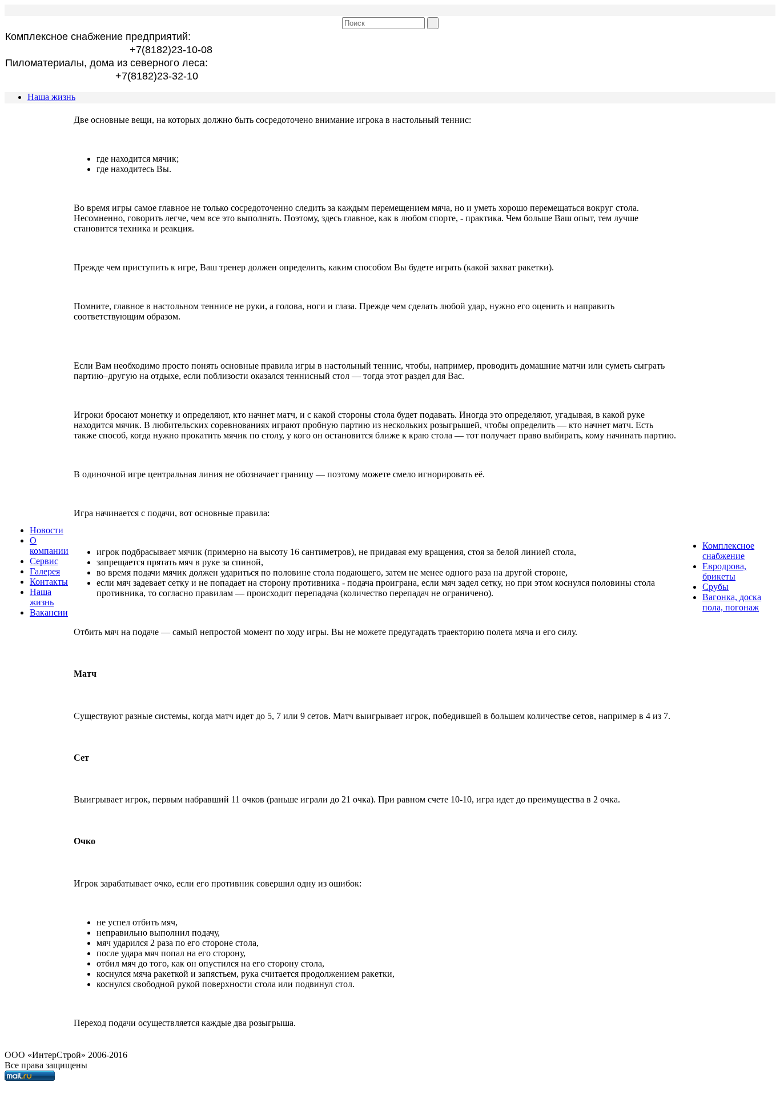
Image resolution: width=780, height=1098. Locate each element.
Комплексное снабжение (728, 551)
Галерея (45, 571)
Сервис (44, 561)
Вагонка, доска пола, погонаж (731, 602)
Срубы (715, 587)
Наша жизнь (51, 97)
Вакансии (49, 612)
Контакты (49, 581)
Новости (46, 530)
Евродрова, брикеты (724, 571)
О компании (49, 546)
